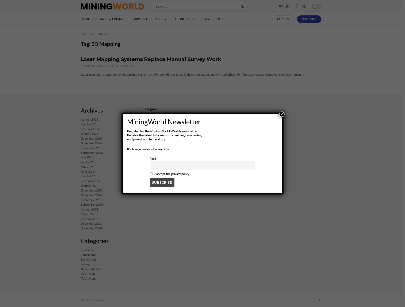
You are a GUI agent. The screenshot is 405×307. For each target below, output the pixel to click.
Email (153, 158)
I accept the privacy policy (171, 174)
